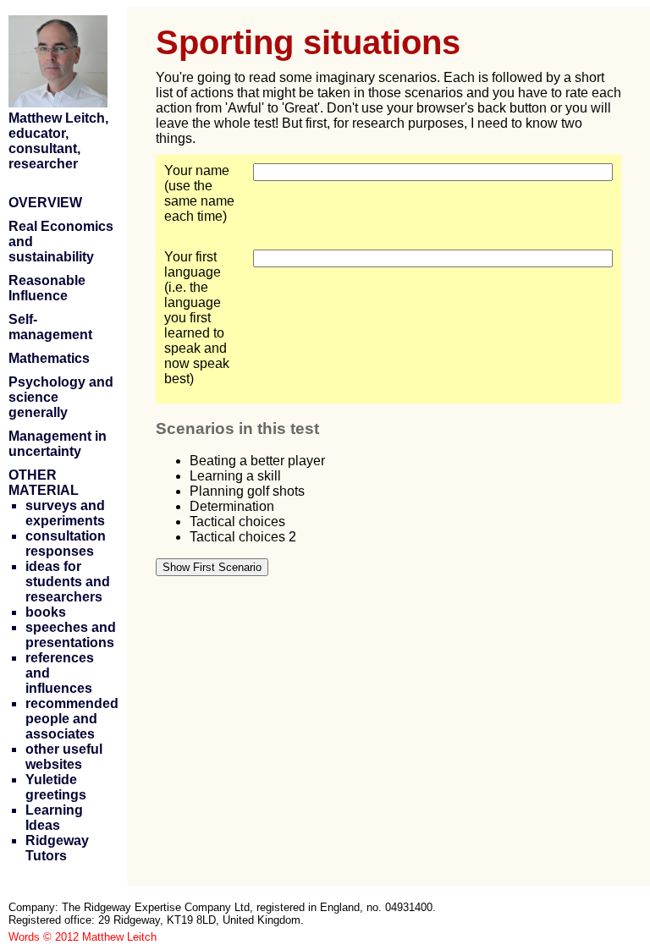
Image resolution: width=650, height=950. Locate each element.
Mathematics (49, 358)
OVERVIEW (45, 202)
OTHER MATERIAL (43, 482)
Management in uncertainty (57, 444)
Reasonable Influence (46, 288)
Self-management (50, 327)
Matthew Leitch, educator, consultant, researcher (58, 141)
